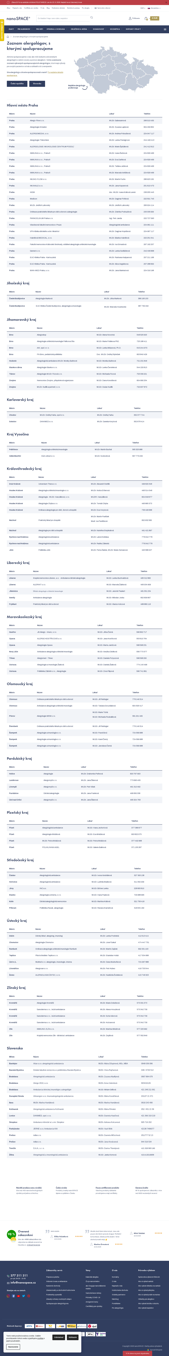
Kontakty (115, 1277)
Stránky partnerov (118, 1295)
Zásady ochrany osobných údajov (59, 1299)
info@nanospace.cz (23, 1282)
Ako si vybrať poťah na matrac (149, 1295)
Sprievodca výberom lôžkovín (149, 1277)
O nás (42, 8)
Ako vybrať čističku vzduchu (148, 1303)
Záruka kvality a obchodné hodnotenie (60, 1290)
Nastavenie (13, 1347)
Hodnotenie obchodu (58, 8)
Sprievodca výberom (103, 8)
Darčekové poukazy (73, 8)
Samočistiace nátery (93, 1293)
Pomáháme (116, 1303)
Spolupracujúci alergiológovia (57, 1303)
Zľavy (8, 8)
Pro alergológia (117, 1308)
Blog (48, 8)
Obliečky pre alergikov (146, 1299)
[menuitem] (11, 29)
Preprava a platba (52, 1277)
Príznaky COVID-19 (93, 1297)
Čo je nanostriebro (93, 1281)
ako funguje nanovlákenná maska (95, 1287)
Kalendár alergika (92, 1277)
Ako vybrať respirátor (146, 1308)
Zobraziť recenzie (33, 1245)
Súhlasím (73, 1337)
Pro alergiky (85, 8)
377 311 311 (19, 1275)
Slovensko (37, 84)
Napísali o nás (17, 8)
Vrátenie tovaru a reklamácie (56, 1281)
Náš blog (115, 1299)
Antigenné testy (92, 1302)
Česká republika (17, 84)
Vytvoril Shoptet (156, 1350)
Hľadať (92, 17)
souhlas (40, 1338)
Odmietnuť (58, 1337)
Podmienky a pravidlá (54, 1295)
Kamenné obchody (53, 1286)
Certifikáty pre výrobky (31, 8)
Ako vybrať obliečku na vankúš (149, 1286)
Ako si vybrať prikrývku (146, 1290)
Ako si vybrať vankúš (145, 1281)
